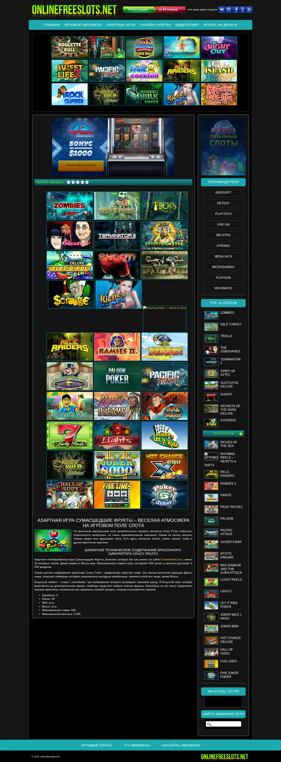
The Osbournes (230, 349)
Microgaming (223, 267)
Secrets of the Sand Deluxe (230, 409)
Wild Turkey (231, 324)
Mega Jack (223, 256)
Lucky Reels (231, 579)
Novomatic (223, 288)
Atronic (223, 245)
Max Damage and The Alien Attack (231, 569)
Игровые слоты (96, 745)
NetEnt (223, 203)
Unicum (223, 224)
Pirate (225, 495)
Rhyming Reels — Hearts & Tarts (220, 459)
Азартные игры (121, 25)
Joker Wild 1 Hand (231, 616)
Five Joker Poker (229, 674)
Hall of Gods (226, 651)
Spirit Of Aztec (227, 373)
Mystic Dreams (227, 555)
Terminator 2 (230, 361)
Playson (223, 277)
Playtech (223, 213)
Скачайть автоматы (181, 745)
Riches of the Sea (228, 444)
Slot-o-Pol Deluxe (229, 384)
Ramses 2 (228, 483)
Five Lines (228, 661)
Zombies (227, 312)
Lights (225, 591)
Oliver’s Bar (231, 542)
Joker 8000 (229, 626)
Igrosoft (223, 192)
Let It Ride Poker (229, 604)
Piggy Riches (231, 507)
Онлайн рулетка (155, 25)
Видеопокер (187, 25)
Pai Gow (226, 518)
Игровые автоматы (83, 25)
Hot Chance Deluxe (230, 639)
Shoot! (226, 394)
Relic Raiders (227, 473)
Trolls (226, 336)
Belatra (223, 235)
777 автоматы (137, 745)
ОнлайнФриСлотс (172, 559)
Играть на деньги (220, 25)
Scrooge (228, 420)
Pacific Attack (226, 532)
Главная (52, 25)
